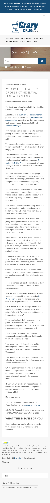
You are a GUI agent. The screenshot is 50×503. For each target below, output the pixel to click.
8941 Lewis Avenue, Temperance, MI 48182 (21, 3)
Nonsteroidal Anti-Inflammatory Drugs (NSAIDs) (20, 487)
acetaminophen (36, 115)
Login (35, 41)
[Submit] (42, 61)
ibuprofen (22, 115)
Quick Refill (38, 39)
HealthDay (17, 458)
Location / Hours (11, 41)
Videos (28, 67)
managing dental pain (32, 405)
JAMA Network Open (13, 125)
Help (17, 39)
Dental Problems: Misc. (11, 483)
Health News (14, 67)
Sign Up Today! (25, 41)
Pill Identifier (26, 39)
